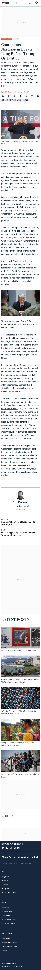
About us (5, 907)
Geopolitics (6, 39)
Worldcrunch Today (9, 942)
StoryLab (5, 888)
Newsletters (6, 938)
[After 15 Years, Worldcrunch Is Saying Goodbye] (20, 638)
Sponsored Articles (9, 892)
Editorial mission (8, 911)
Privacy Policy (17, 966)
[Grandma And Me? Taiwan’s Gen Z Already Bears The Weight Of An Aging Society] (20, 667)
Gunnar (4, 274)
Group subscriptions (9, 946)
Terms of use (6, 966)
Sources (5, 880)
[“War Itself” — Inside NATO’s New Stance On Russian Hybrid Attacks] (20, 698)
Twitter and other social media (24, 341)
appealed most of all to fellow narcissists (19, 254)
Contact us (6, 915)
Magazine (5, 876)
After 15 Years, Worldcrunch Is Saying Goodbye (19, 650)
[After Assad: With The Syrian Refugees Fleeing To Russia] (20, 761)
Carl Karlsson (9, 92)
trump (16, 39)
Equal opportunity (9, 919)
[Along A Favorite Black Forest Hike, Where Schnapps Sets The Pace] (20, 730)
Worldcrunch (20, 509)
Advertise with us (8, 923)
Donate (4, 950)
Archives (5, 884)
